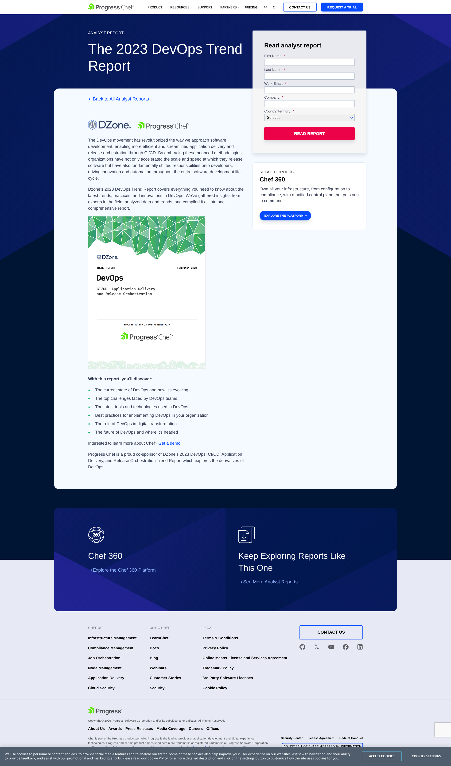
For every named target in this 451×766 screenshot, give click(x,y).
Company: (272, 98)
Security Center (292, 738)
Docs (154, 648)
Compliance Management (110, 648)
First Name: (273, 56)
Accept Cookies (382, 756)
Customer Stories (165, 678)
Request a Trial (342, 7)
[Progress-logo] (105, 711)
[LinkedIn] (360, 648)
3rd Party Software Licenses (228, 678)
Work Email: (274, 84)
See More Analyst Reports (270, 582)
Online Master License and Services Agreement (245, 658)
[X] (317, 648)
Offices (212, 729)
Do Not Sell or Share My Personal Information (322, 746)
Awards (115, 729)
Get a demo (169, 443)
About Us (96, 729)
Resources (180, 7)
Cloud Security (101, 688)
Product (155, 7)
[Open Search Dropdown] (265, 7)
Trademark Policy (218, 668)
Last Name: (273, 70)
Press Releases (139, 729)
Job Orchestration (104, 658)
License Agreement (320, 738)
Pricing (251, 7)
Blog (154, 658)
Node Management (104, 668)
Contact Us (300, 7)
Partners (228, 7)
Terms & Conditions (220, 638)
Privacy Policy (215, 648)
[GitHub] (302, 648)
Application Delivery (106, 678)
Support (205, 7)
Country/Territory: (277, 111)
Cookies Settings (426, 756)
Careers (196, 729)
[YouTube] (331, 648)
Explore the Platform (283, 215)
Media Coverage (170, 729)
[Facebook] (346, 648)
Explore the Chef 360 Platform (124, 570)
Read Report (309, 133)
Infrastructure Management (112, 638)
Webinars (158, 668)
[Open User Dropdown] (274, 7)
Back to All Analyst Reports (121, 99)
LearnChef (159, 638)
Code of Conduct (351, 738)
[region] (225, 756)
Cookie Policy (215, 688)
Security (157, 688)
